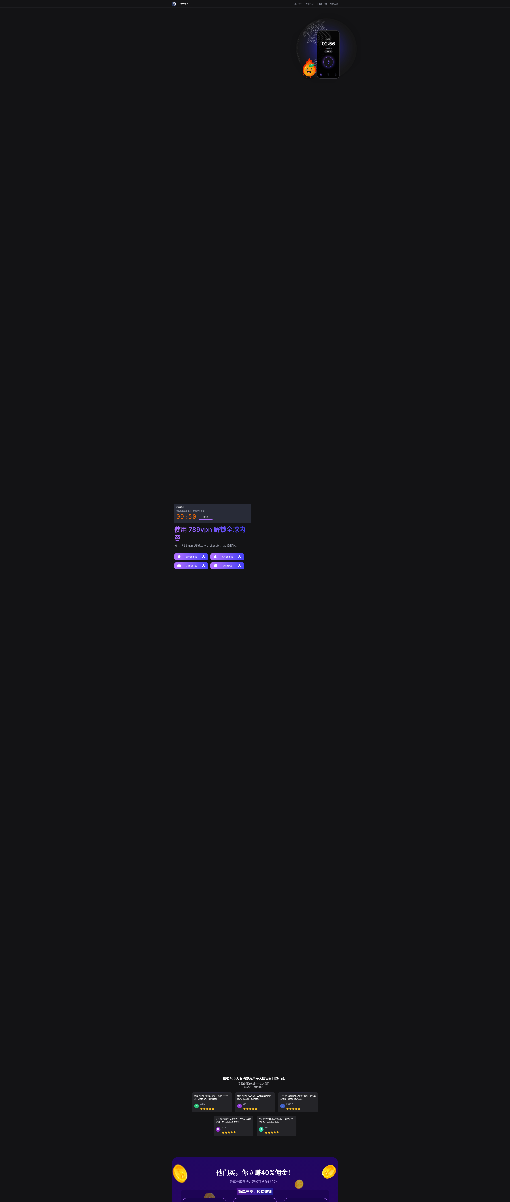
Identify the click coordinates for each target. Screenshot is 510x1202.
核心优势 (334, 4)
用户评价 (298, 4)
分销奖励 (310, 4)
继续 (205, 516)
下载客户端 (322, 4)
